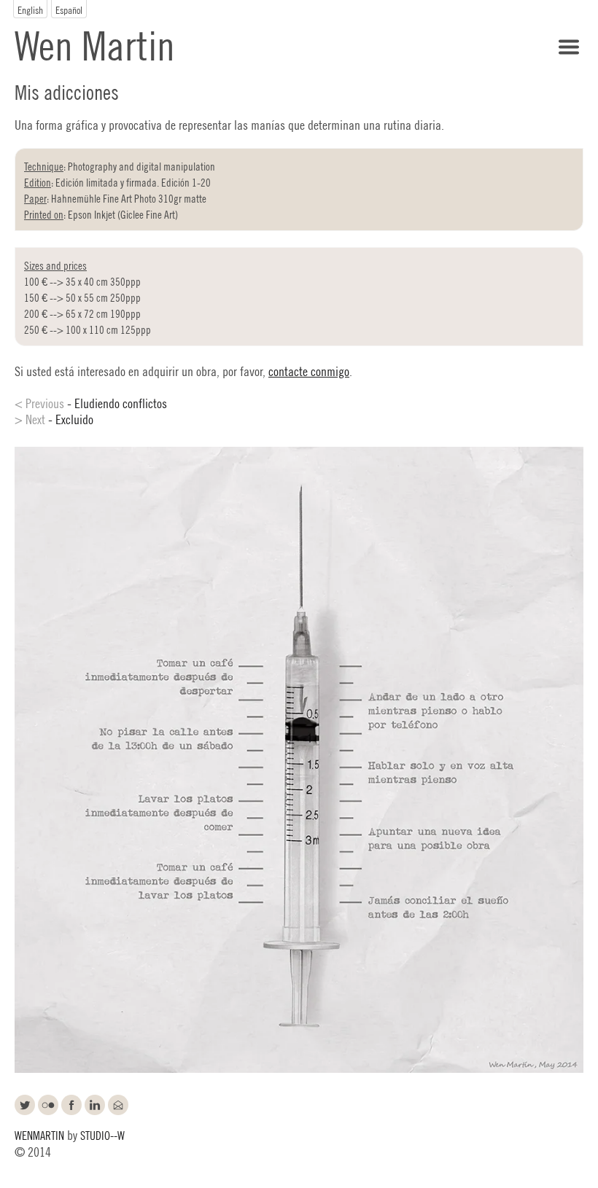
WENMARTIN (39, 1134)
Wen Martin (95, 42)
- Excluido (54, 418)
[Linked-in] (96, 1106)
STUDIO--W (102, 1134)
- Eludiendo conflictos (91, 402)
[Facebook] (72, 1106)
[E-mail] (119, 1106)
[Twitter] (26, 1106)
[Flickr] (49, 1106)
